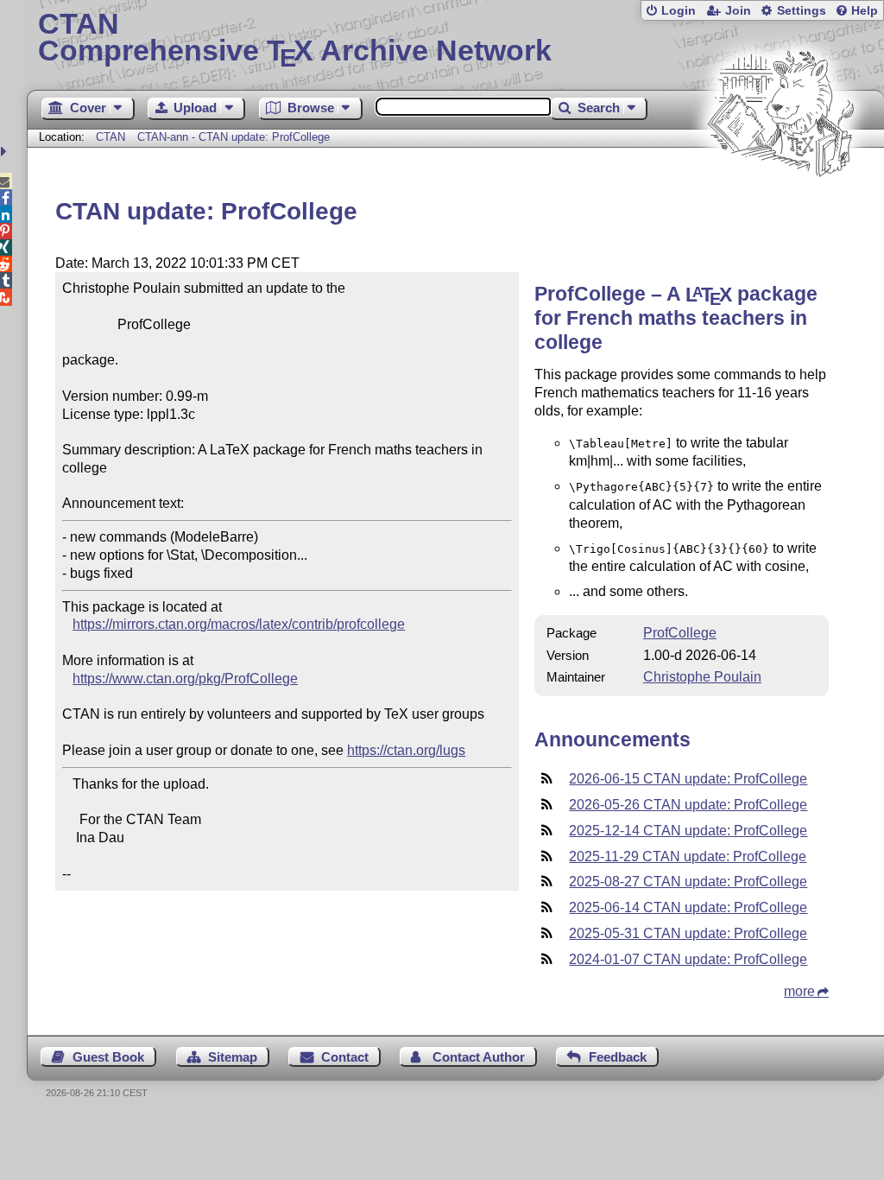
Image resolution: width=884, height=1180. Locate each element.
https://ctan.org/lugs (406, 750)
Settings (801, 10)
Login (678, 10)
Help (864, 10)
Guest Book (108, 1057)
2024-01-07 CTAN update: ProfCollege (688, 959)
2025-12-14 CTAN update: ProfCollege (688, 830)
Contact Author (479, 1057)
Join (738, 10)
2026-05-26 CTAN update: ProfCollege (688, 804)
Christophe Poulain (702, 676)
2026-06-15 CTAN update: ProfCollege (688, 778)
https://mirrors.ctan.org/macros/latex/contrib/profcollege (239, 624)
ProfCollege (680, 632)
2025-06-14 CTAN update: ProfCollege (688, 907)
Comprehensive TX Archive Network (295, 39)
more (799, 991)
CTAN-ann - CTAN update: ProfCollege (233, 136)
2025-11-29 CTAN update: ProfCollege (687, 856)
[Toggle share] (5, 151)
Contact (345, 1057)
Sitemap (232, 1057)
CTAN (110, 136)
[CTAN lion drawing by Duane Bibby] (780, 209)
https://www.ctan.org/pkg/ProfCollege (185, 678)
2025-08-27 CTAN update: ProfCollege (688, 881)
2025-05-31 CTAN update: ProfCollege (688, 933)
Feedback (618, 1057)
